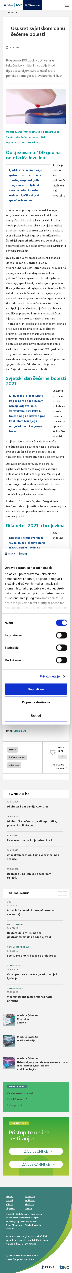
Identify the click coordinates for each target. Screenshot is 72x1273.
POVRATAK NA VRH (58, 766)
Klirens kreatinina (17, 1093)
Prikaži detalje (50, 676)
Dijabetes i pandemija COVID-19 (28, 806)
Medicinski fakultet (25, 1240)
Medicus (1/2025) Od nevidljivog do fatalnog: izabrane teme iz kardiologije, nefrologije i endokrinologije (42, 1064)
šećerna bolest (17, 757)
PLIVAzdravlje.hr (33, 1225)
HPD (23, 1236)
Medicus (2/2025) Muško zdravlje (27, 1038)
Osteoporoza (15, 966)
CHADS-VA (14, 1099)
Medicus (29, 1204)
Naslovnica (11, 12)
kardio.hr (31, 1236)
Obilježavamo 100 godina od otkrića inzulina (32, 131)
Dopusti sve (36, 689)
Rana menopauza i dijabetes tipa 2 (29, 840)
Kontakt (10, 1214)
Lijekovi (10, 1208)
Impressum (36, 1214)
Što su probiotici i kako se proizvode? (31, 955)
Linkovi (28, 1208)
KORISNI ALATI (17, 1086)
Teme (9, 1196)
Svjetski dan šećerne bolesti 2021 (26, 137)
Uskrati (36, 715)
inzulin (12, 749)
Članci (9, 1200)
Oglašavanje (22, 1214)
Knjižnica (30, 1200)
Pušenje (12, 1105)
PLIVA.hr (10, 1228)
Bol (9, 902)
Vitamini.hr (20, 731)
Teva (8, 1225)
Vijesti (9, 1204)
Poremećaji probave (18, 947)
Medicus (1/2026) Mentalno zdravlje (27, 1019)
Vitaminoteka (29, 1243)
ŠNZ (18, 1243)
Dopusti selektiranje (36, 702)
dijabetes (14, 765)
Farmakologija (15, 924)
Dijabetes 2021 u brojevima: (22, 142)
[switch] (61, 635)
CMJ (17, 1236)
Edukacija (30, 1196)
